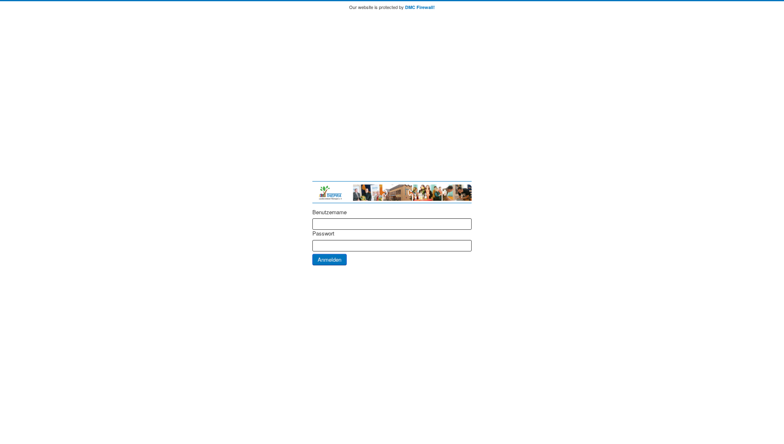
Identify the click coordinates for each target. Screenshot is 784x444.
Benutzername (329, 212)
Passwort (323, 233)
